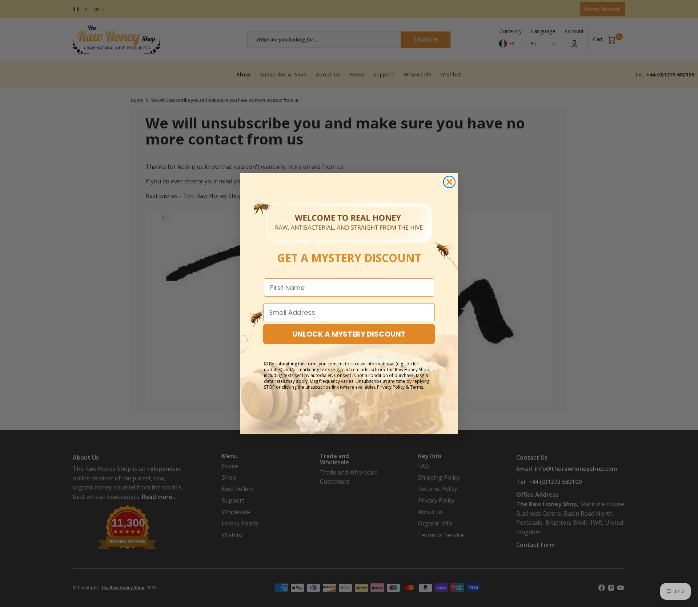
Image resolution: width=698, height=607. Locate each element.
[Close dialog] (449, 182)
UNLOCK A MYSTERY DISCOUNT (349, 334)
